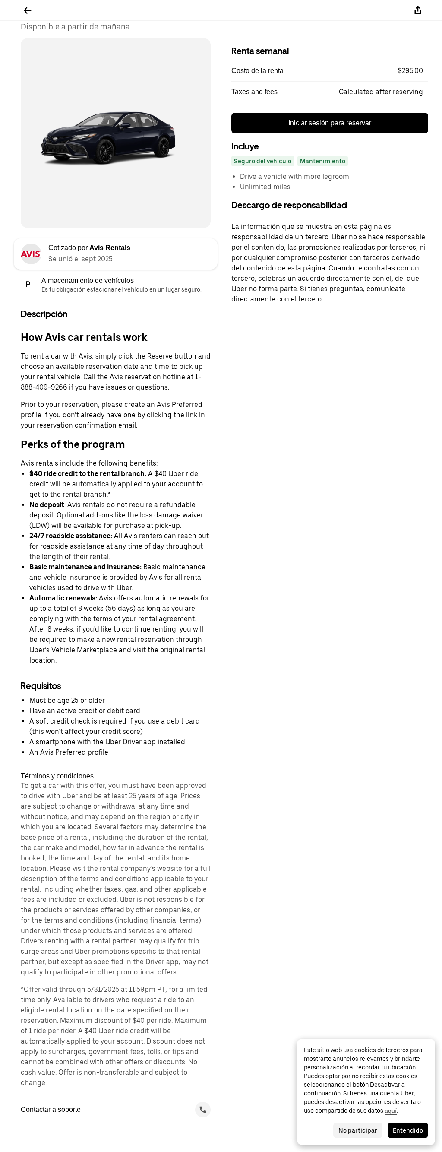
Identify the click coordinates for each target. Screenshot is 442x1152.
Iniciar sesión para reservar (329, 123)
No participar (357, 1130)
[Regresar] (27, 10)
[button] (329, 70)
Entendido (408, 1130)
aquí (391, 1110)
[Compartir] (417, 10)
